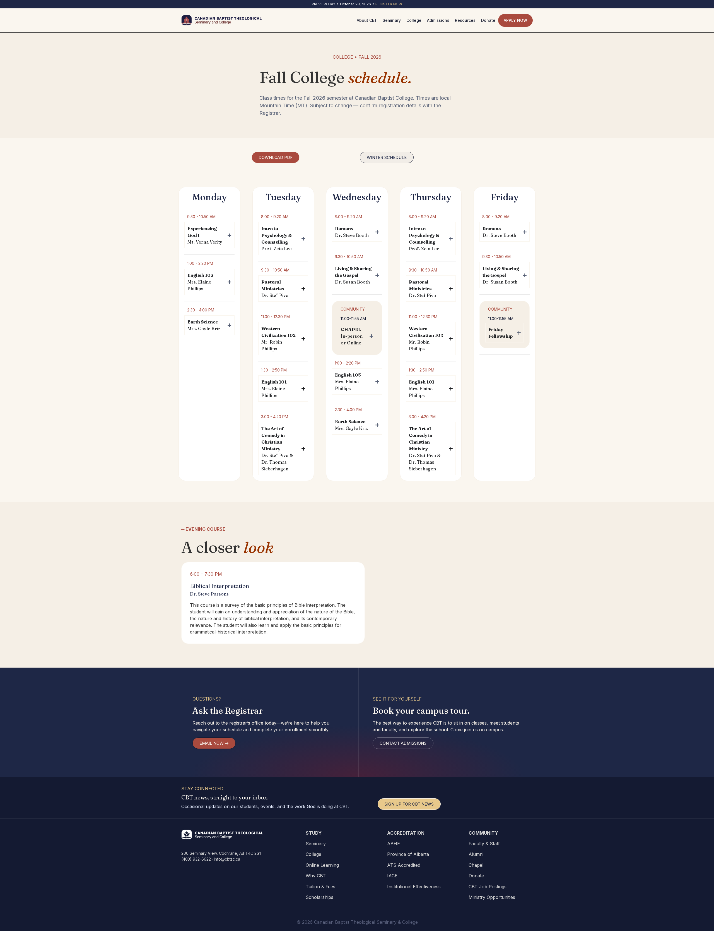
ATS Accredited (403, 865)
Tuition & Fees (320, 886)
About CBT (367, 20)
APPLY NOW (515, 20)
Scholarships (319, 897)
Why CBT (316, 875)
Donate (476, 875)
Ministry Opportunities (492, 897)
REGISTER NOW (388, 4)
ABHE (393, 843)
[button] (387, 157)
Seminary (316, 843)
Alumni (476, 854)
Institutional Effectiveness (414, 886)
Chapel (476, 865)
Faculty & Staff (484, 843)
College (313, 854)
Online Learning (322, 865)
